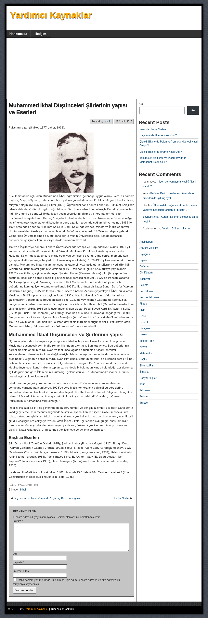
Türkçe (144, 402)
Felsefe (144, 284)
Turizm (144, 396)
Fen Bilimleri (147, 291)
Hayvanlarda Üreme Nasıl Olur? (158, 135)
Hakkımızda (18, 34)
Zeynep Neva (150, 216)
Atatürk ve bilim (149, 247)
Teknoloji (145, 390)
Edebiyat (145, 278)
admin (107, 121)
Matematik (146, 353)
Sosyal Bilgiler (148, 377)
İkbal (23, 489)
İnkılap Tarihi (147, 340)
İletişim (40, 34)
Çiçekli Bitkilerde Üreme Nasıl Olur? (161, 151)
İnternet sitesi (21, 571)
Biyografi (145, 254)
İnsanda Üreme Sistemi (153, 129)
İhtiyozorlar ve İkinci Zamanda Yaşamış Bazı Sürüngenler (47, 498)
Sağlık (143, 359)
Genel (143, 316)
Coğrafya (145, 266)
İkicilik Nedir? (121, 498)
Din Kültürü (146, 272)
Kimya (143, 346)
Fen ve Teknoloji (149, 297)
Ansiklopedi (146, 241)
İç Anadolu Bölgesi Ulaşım (174, 228)
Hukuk (143, 334)
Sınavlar (144, 371)
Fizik (142, 309)
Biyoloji (144, 260)
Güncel (144, 322)
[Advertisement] (104, 68)
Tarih (142, 384)
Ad (15, 553)
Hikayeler (145, 328)
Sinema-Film (147, 365)
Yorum (18, 520)
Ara (141, 103)
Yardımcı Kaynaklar (51, 15)
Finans (143, 303)
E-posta (18, 562)
